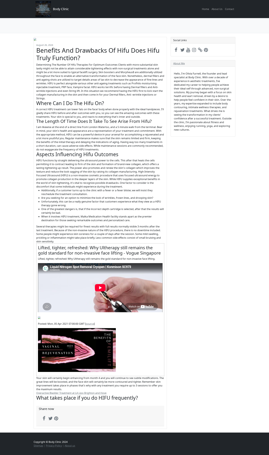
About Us (217, 9)
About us (70, 445)
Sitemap (38, 445)
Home (205, 9)
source (90, 323)
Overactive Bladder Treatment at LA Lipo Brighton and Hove (71, 393)
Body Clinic (61, 9)
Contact (229, 9)
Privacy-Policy (54, 445)
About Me (179, 63)
